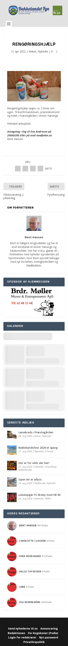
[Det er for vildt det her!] (12, 465)
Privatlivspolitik (34, 642)
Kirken (32, 51)
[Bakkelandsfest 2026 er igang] (12, 450)
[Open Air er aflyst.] (12, 482)
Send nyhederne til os (23, 628)
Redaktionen (16, 633)
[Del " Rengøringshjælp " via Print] (40, 168)
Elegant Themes (28, 623)
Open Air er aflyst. (30, 479)
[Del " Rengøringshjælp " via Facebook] (18, 168)
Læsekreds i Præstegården (36, 432)
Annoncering (49, 628)
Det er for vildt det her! (34, 463)
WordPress (57, 623)
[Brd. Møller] (31, 315)
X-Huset (49, 451)
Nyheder (43, 51)
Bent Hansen (15, 139)
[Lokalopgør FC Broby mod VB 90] (12, 497)
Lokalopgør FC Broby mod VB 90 (39, 495)
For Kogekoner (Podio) (43, 633)
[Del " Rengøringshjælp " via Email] (33, 168)
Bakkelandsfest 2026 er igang (38, 447)
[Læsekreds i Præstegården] (12, 435)
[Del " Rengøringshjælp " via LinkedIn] (25, 168)
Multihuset (40, 483)
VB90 (47, 498)
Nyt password (48, 637)
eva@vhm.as (44, 135)
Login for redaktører (22, 637)
